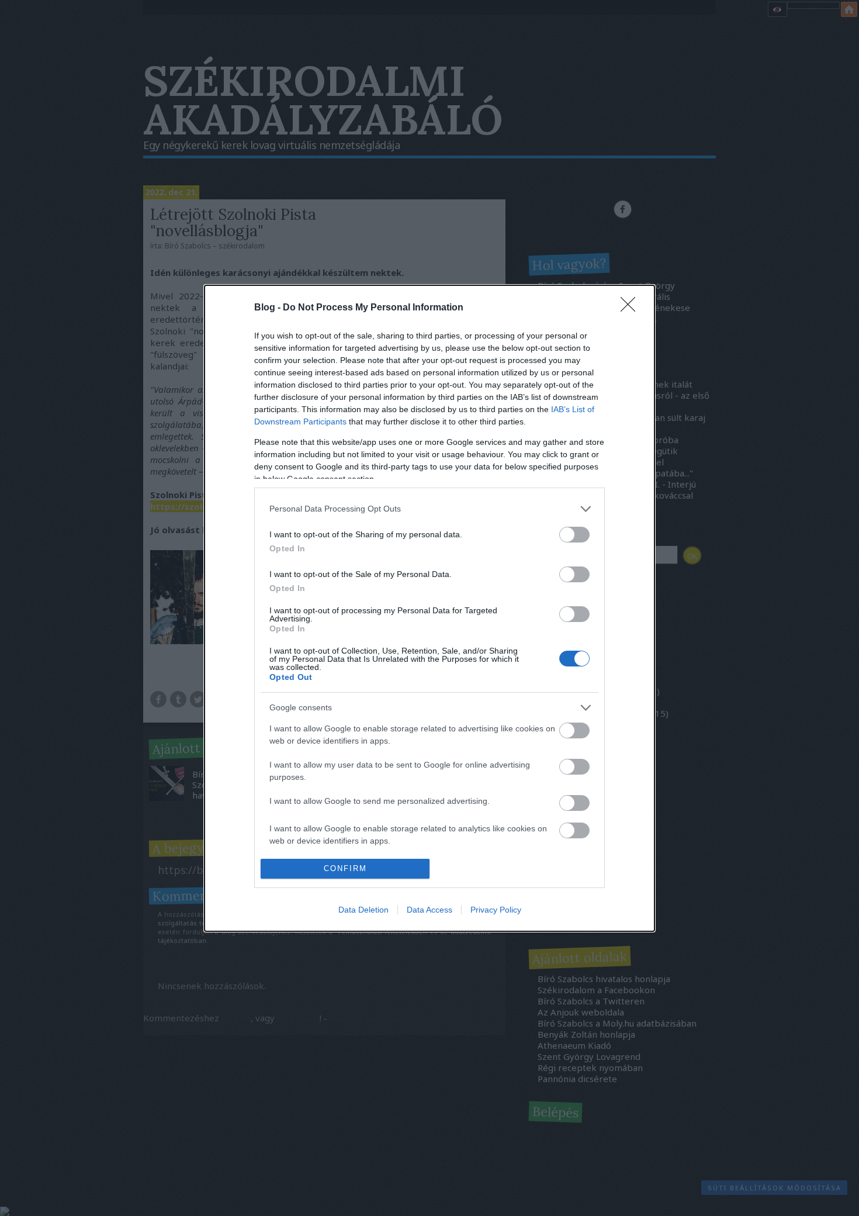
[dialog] (429, 608)
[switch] (574, 535)
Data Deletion (363, 909)
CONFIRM (345, 868)
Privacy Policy (495, 909)
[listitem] (429, 509)
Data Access (429, 909)
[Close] (632, 308)
